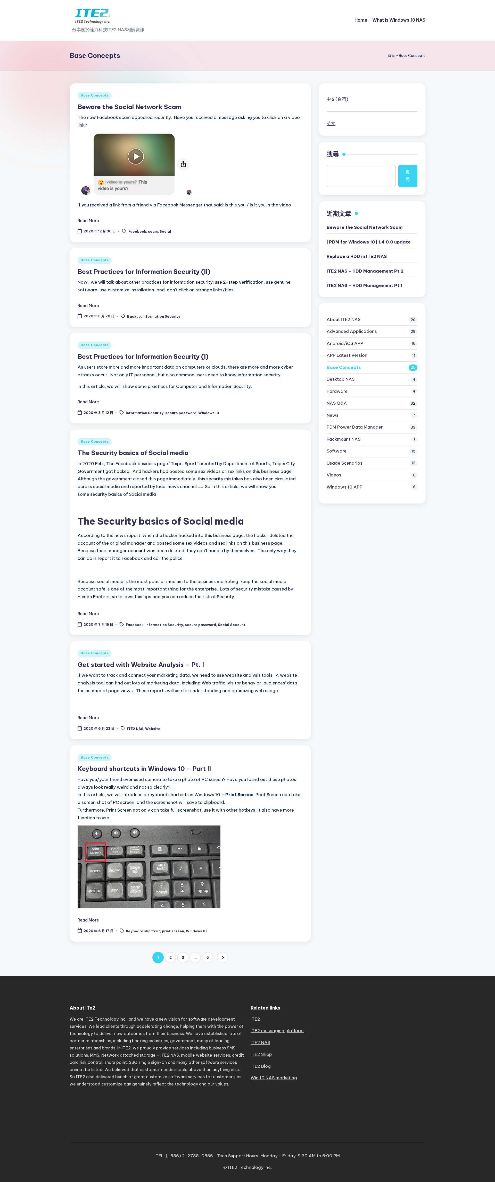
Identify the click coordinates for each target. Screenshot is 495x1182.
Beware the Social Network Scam (129, 107)
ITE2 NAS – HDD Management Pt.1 (364, 285)
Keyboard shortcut (143, 931)
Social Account (231, 625)
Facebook (137, 232)
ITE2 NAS (135, 729)
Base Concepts (95, 95)
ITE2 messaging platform (277, 1030)
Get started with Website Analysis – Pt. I (141, 664)
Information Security (161, 317)
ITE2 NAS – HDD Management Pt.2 (365, 271)
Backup (134, 317)
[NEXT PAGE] (222, 957)
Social (165, 232)
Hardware (337, 391)
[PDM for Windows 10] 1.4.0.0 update (369, 242)
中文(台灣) (337, 99)
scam (153, 232)
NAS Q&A (337, 403)
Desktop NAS (340, 379)
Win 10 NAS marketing (274, 1078)
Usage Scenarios (344, 463)
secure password (180, 413)
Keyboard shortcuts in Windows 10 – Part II (144, 768)
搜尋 (333, 154)
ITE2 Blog (261, 1066)
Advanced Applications (352, 331)
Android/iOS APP (345, 343)
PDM (355, 427)
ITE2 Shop (261, 1054)
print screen (173, 931)
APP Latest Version (347, 355)
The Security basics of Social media (133, 453)
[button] (222, 957)
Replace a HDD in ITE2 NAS (357, 256)
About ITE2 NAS (343, 319)
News (333, 415)
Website (152, 729)
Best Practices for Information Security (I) (143, 356)
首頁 (391, 55)
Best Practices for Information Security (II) (144, 271)
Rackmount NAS (343, 439)
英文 (331, 123)
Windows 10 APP (344, 487)
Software (336, 451)
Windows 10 (208, 413)
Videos (334, 475)
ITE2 (255, 1019)
